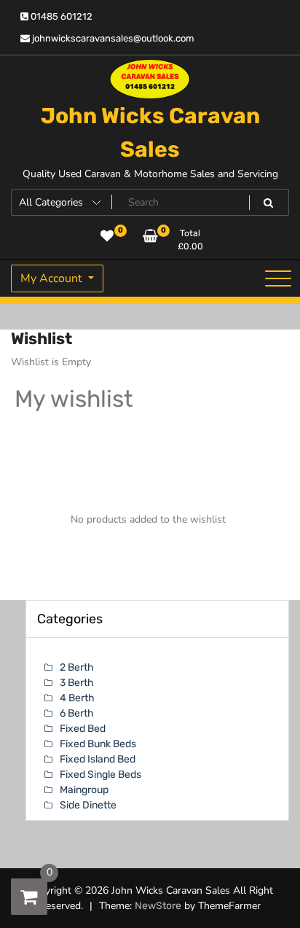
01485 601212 (60, 16)
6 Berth (77, 713)
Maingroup (84, 790)
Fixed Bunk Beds (98, 744)
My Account (52, 278)
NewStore (158, 906)
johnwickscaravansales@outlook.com (112, 38)
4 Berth (77, 698)
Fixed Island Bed (97, 759)
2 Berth (77, 667)
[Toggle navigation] (278, 278)
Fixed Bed (83, 728)
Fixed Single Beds (100, 774)
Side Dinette (88, 805)
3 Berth (77, 682)
